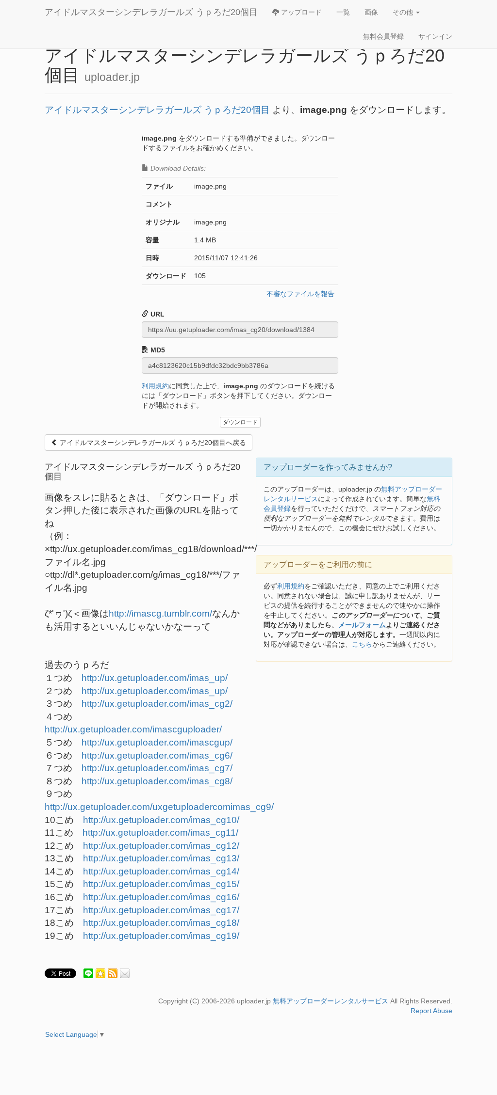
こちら (362, 644)
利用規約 (155, 386)
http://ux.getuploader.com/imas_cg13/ (161, 858)
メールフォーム (362, 625)
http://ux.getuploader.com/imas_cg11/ (160, 832)
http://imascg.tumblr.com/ (160, 613)
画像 (371, 12)
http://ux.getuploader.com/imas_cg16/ (161, 897)
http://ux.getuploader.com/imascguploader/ (133, 729)
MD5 (157, 350)
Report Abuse (431, 1011)
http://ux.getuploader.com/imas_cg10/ (161, 820)
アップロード (300, 12)
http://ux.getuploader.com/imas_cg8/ (157, 781)
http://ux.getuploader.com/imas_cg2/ (157, 703)
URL (157, 314)
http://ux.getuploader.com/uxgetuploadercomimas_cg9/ (159, 807)
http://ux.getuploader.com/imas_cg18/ (161, 923)
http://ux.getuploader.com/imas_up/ (155, 678)
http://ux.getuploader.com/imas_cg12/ (161, 846)
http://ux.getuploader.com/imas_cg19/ (161, 936)
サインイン (435, 36)
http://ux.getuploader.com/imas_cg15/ (161, 884)
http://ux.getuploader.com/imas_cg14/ (161, 871)
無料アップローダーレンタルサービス (330, 1001)
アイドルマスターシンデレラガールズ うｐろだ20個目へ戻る (152, 442)
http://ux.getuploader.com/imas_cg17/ (161, 910)
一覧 (343, 12)
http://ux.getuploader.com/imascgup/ (157, 742)
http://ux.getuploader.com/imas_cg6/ (157, 755)
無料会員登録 (383, 36)
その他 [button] (404, 12)
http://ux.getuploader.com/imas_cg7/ (157, 768)
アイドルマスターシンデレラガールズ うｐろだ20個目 (151, 12)
